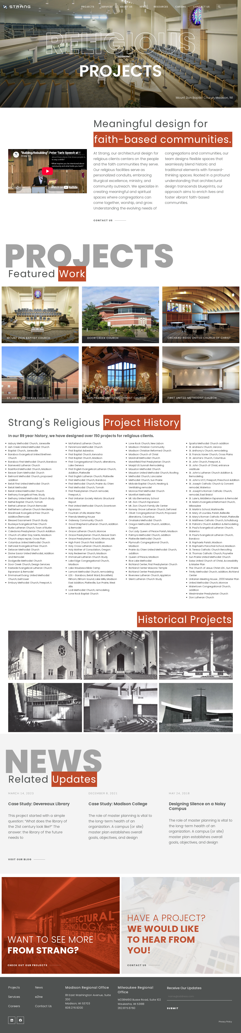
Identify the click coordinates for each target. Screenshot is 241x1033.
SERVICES (107, 6)
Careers (180, 6)
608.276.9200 (74, 1008)
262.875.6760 (126, 1008)
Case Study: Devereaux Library (39, 804)
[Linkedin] (11, 1020)
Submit (173, 1008)
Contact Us (201, 6)
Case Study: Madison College (118, 804)
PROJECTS (87, 6)
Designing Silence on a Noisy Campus (197, 806)
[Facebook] (20, 1020)
